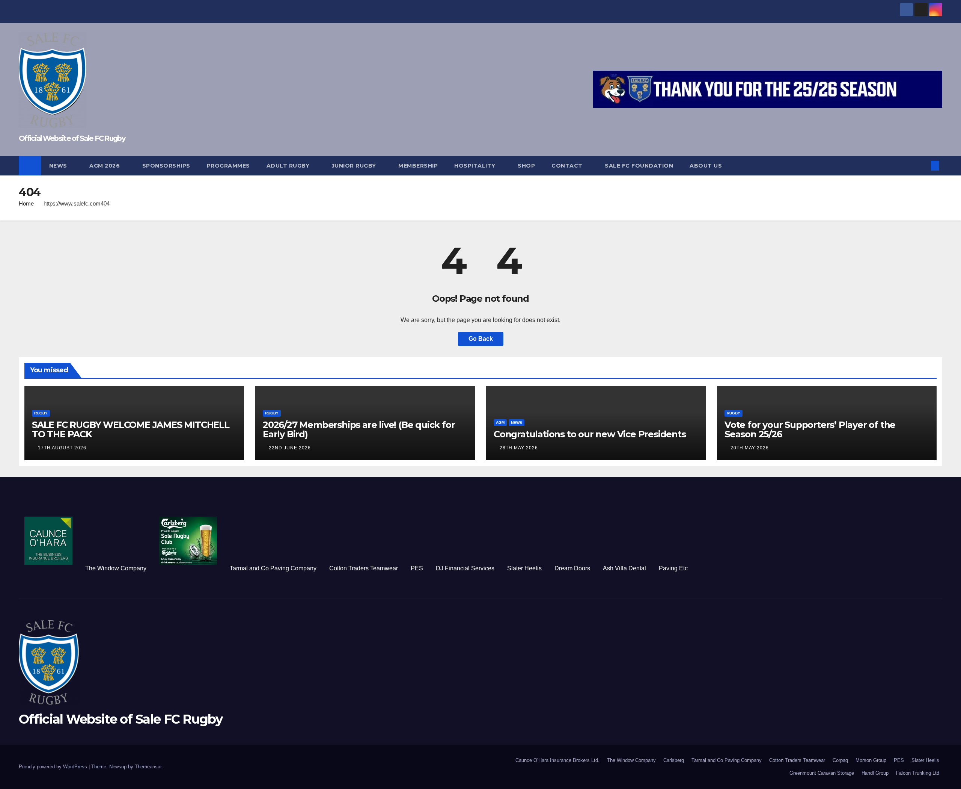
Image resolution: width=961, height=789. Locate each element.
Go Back (480, 339)
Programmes (228, 165)
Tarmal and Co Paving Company (273, 568)
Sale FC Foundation (639, 165)
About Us (706, 165)
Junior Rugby (355, 165)
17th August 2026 (62, 447)
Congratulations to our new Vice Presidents (590, 434)
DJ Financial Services (465, 568)
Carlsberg (673, 760)
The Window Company (115, 568)
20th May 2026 (750, 447)
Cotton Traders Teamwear (363, 568)
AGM (500, 422)
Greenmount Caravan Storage (821, 773)
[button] (922, 165)
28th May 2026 (519, 447)
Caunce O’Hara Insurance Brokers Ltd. (557, 760)
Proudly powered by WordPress (54, 766)
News (59, 165)
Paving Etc (673, 568)
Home (26, 203)
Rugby (41, 413)
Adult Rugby (289, 165)
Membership (418, 165)
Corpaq (840, 760)
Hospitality (475, 165)
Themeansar (148, 766)
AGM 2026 (105, 165)
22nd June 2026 (290, 447)
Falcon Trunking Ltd (917, 773)
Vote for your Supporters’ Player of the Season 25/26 (810, 429)
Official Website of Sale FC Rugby (72, 138)
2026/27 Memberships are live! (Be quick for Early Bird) (359, 429)
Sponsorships (166, 165)
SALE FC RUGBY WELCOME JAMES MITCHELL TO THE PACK (130, 429)
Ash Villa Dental (624, 568)
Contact (567, 165)
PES (417, 568)
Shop (526, 165)
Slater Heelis (524, 568)
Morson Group (871, 760)
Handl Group (875, 773)
